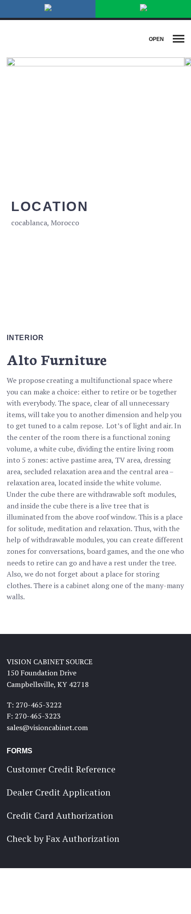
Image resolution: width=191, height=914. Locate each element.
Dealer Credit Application (59, 792)
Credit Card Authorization (60, 815)
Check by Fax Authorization (63, 839)
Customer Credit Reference (61, 769)
